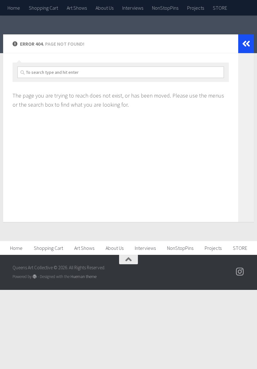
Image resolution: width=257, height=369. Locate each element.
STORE (220, 8)
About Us (104, 8)
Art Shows (77, 8)
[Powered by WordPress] (35, 277)
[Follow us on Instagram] (240, 271)
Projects (195, 8)
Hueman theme (84, 276)
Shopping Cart (43, 8)
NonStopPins (165, 8)
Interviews (132, 8)
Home (14, 8)
